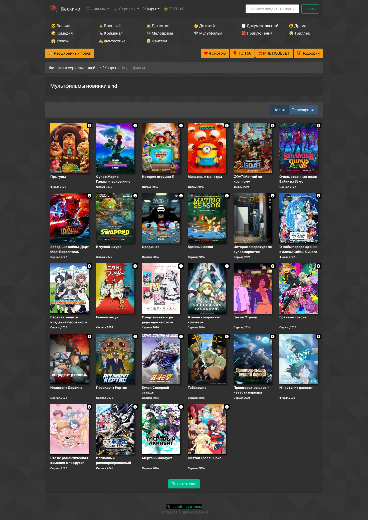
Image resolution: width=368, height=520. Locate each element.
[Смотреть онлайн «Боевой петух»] (115, 288)
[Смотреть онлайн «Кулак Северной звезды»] (161, 358)
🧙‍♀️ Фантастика (112, 41)
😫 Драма (297, 25)
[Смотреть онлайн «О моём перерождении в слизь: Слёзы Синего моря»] (298, 218)
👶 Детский (204, 25)
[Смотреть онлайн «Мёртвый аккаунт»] (161, 429)
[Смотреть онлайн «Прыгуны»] (69, 148)
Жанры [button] (150, 9)
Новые (279, 109)
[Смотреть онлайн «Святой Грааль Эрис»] (207, 429)
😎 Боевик (60, 25)
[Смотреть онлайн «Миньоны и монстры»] (207, 148)
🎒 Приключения (256, 33)
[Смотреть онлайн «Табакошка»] (207, 358)
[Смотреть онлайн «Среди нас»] (161, 218)
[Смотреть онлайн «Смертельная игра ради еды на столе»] (161, 288)
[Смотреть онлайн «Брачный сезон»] (207, 218)
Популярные (303, 109)
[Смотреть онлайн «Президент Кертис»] (115, 358)
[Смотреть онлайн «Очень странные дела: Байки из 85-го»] (298, 148)
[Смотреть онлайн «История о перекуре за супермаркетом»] (253, 218)
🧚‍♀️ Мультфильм (208, 33)
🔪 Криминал (111, 33)
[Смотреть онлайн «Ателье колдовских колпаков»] (207, 288)
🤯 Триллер (299, 33)
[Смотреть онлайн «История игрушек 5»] (161, 148)
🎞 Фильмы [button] (96, 9)
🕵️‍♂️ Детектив (157, 25)
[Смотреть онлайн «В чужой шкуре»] (115, 218)
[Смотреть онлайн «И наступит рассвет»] (298, 358)
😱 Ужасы (60, 41)
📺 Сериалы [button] (124, 9)
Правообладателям (184, 506)
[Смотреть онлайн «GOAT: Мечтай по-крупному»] (253, 148)
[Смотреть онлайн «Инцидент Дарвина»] (69, 358)
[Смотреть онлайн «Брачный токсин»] (298, 288)
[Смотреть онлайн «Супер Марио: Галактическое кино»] (115, 148)
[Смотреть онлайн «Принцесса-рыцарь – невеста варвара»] (253, 358)
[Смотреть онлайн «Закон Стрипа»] (253, 288)
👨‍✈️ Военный (110, 25)
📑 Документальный (258, 25)
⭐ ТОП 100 (174, 9)
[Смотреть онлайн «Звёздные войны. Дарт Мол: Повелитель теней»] (69, 218)
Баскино (70, 9)
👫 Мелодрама (159, 33)
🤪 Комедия (62, 33)
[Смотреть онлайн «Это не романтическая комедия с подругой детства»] (69, 429)
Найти (310, 9)
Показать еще (184, 483)
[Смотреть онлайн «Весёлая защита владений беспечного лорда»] (69, 288)
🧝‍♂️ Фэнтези (156, 41)
